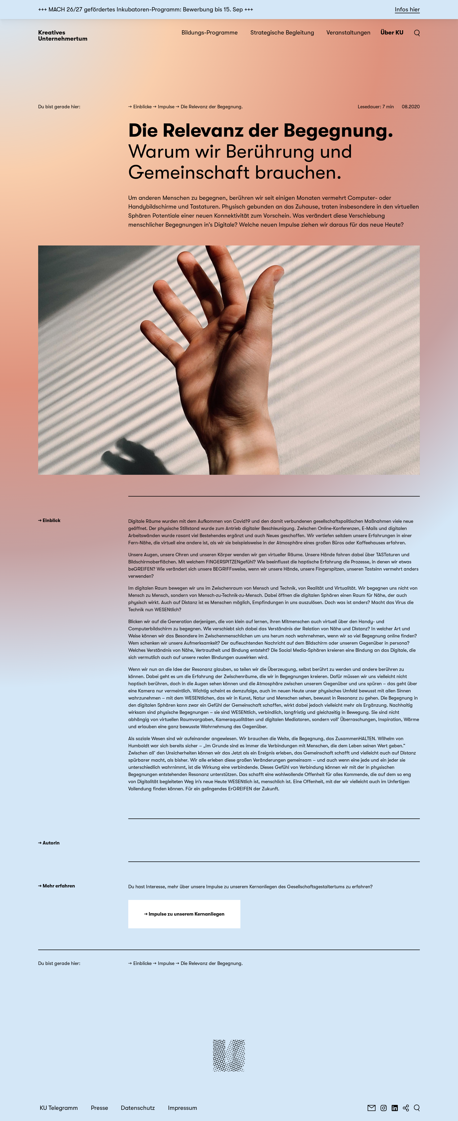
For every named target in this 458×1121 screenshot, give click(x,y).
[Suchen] (417, 1108)
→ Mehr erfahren (56, 886)
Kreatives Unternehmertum (62, 36)
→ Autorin (49, 843)
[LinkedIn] (394, 1108)
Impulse (166, 106)
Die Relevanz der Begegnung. (212, 106)
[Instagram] (383, 1108)
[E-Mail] (372, 1108)
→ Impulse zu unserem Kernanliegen (184, 914)
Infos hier (407, 9)
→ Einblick (49, 520)
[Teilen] (406, 1108)
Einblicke (142, 106)
